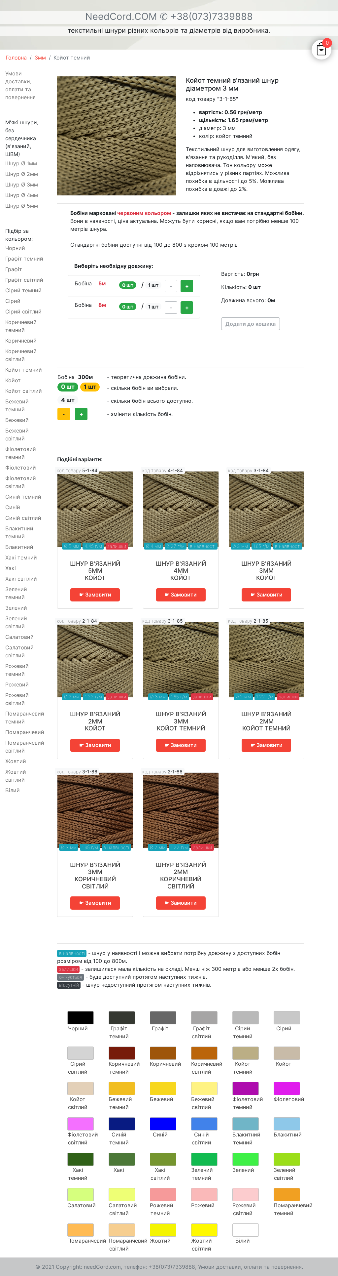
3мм (40, 57)
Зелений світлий (16, 622)
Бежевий (17, 420)
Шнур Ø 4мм (21, 195)
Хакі (10, 568)
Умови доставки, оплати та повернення (20, 85)
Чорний (15, 248)
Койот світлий (23, 391)
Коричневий (21, 340)
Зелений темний (16, 593)
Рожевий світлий (17, 699)
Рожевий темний (17, 670)
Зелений (16, 607)
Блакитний (19, 547)
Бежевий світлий (17, 434)
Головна (16, 57)
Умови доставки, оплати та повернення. (250, 1266)
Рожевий (17, 684)
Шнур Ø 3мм (21, 184)
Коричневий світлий (21, 355)
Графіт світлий (24, 279)
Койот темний (23, 369)
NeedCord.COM (122, 16)
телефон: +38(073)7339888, (160, 1266)
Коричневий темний (21, 326)
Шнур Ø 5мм (21, 205)
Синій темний (23, 496)
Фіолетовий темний (20, 453)
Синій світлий (23, 518)
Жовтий (15, 761)
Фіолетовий (20, 467)
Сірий (12, 301)
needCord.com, (104, 1266)
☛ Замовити (95, 594)
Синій (12, 507)
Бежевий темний (17, 405)
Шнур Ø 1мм (21, 163)
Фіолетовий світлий (20, 482)
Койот (13, 380)
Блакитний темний (19, 532)
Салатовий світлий (19, 651)
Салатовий (19, 637)
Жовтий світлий (15, 775)
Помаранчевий (24, 732)
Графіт (13, 269)
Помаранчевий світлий (24, 746)
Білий (12, 790)
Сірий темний (23, 290)
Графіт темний (24, 258)
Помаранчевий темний (24, 717)
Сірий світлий (23, 311)
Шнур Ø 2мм (21, 174)
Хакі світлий (21, 578)
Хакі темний (21, 557)
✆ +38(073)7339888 (206, 16)
